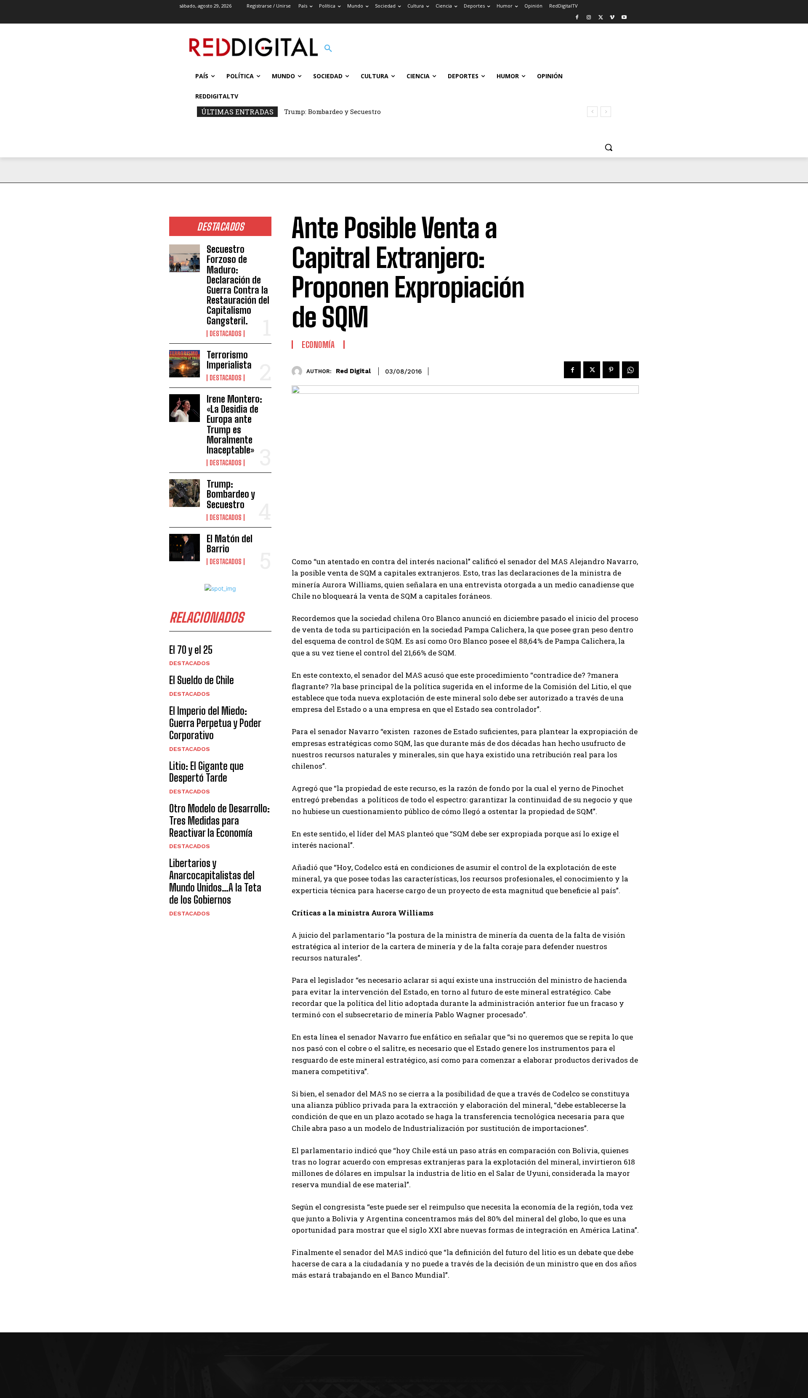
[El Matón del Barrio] (184, 548)
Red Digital (353, 371)
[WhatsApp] (630, 369)
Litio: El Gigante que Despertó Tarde (206, 772)
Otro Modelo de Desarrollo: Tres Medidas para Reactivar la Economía (219, 820)
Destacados (226, 333)
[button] (328, 49)
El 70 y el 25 (191, 650)
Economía (318, 344)
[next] (606, 111)
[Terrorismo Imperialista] (184, 364)
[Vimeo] (612, 18)
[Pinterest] (611, 369)
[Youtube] (624, 18)
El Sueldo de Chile (201, 680)
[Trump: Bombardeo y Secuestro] (184, 493)
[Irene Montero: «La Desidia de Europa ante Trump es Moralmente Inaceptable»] (184, 408)
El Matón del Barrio (229, 543)
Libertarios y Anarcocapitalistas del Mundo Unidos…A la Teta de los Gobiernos (215, 881)
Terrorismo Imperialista (229, 360)
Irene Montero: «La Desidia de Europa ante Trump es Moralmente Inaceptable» (234, 424)
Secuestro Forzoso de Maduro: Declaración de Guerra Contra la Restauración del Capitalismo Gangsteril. (238, 285)
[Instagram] (589, 18)
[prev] (592, 111)
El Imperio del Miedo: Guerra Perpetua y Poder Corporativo (215, 723)
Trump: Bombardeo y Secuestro (332, 111)
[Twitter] (601, 18)
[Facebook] (577, 18)
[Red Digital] (299, 371)
